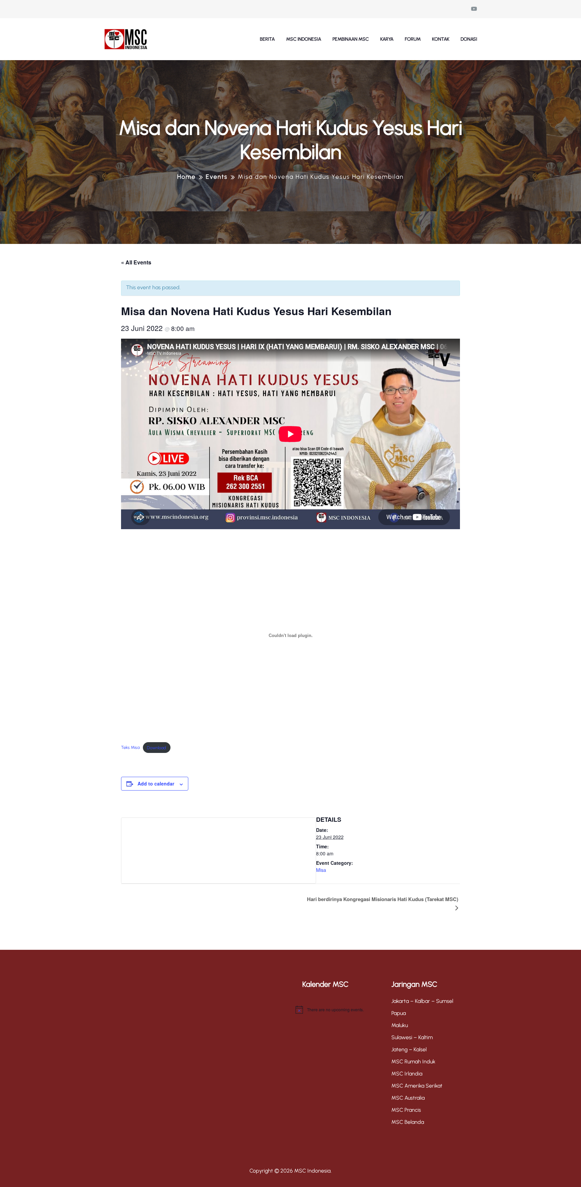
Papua (398, 1013)
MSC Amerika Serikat (416, 1086)
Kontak (440, 39)
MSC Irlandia (406, 1073)
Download (156, 747)
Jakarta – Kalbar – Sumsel (422, 1001)
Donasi (469, 39)
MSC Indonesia (303, 39)
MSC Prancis (406, 1110)
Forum (413, 39)
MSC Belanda (407, 1122)
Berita (267, 39)
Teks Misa (130, 747)
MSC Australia (408, 1098)
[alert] (338, 1010)
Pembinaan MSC (351, 39)
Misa (321, 869)
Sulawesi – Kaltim (412, 1037)
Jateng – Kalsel (409, 1049)
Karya (386, 39)
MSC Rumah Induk (413, 1061)
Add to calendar (156, 783)
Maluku (399, 1025)
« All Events (136, 262)
